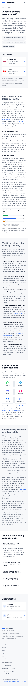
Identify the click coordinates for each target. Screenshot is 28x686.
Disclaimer (24, 681)
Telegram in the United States (11, 410)
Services (4, 647)
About (3, 656)
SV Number (22, 489)
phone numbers (18, 313)
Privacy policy (7, 681)
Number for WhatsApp (8, 671)
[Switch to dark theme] (20, 2)
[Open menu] (24, 2)
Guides (3, 650)
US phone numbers (7, 665)
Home (3, 7)
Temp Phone (10, 2)
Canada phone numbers (8, 668)
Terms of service (16, 681)
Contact (4, 659)
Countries (4, 645)
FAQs (3, 653)
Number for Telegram (7, 674)
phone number (6, 119)
